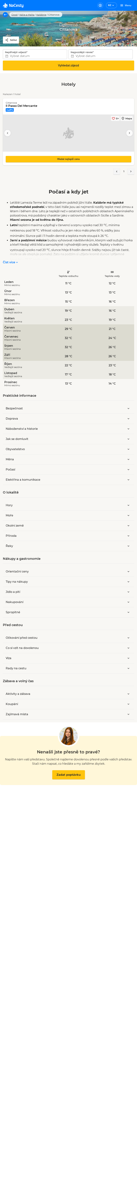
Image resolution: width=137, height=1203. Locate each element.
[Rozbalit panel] (128, 408)
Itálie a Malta (26, 14)
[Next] (131, 171)
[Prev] (116, 171)
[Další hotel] (129, 133)
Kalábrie (41, 14)
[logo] (13, 5)
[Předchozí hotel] (7, 133)
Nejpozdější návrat (82, 52)
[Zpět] (5, 14)
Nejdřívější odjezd (15, 52)
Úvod (14, 14)
